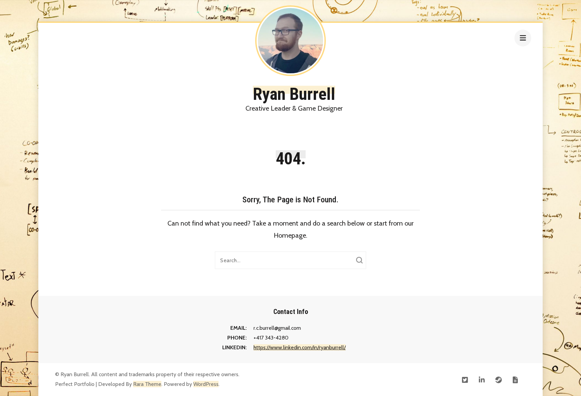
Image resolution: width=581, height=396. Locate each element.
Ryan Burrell (294, 94)
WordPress (206, 384)
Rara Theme (147, 384)
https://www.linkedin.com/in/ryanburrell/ (300, 347)
